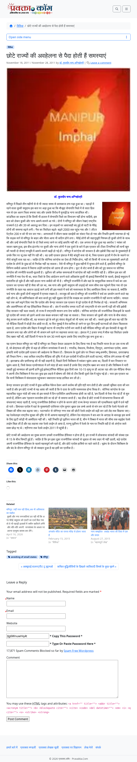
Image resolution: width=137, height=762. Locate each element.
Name (10, 598)
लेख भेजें (88, 747)
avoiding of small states (24, 556)
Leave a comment (100, 62)
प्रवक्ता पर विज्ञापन (71, 747)
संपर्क (98, 747)
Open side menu (20, 37)
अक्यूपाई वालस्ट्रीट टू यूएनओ (38, 566)
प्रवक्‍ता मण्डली (28, 747)
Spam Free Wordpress (79, 651)
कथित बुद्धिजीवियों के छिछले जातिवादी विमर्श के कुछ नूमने (85, 566)
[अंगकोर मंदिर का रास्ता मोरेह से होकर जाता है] (68, 519)
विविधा (20, 26)
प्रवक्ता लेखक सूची (49, 747)
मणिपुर (45, 556)
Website (11, 623)
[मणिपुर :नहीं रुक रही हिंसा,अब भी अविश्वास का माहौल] (27, 524)
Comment (13, 657)
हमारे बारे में (11, 747)
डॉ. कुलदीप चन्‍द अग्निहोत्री (71, 62)
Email (10, 611)
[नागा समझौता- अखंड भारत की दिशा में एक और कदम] (110, 519)
